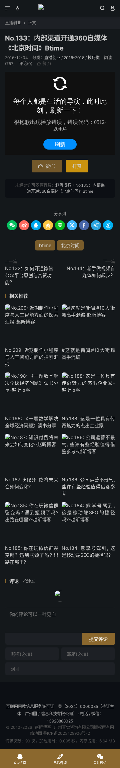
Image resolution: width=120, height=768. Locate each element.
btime (45, 245)
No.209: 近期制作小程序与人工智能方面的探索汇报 (31, 357)
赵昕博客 (60, 8)
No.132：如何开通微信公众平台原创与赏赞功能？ (29, 275)
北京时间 (70, 245)
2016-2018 (74, 57)
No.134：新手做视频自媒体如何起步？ (91, 271)
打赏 (77, 166)
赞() (44, 63)
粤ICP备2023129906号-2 (66, 733)
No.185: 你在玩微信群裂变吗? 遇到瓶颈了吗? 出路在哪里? (31, 555)
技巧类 (94, 57)
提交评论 (98, 639)
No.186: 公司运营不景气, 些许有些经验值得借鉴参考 (88, 486)
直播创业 (13, 22)
